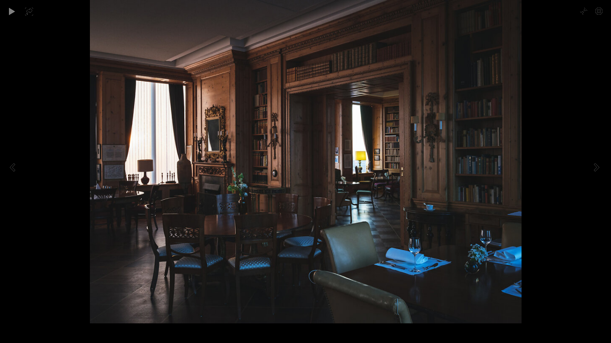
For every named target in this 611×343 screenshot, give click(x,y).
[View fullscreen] (580, 11)
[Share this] (35, 11)
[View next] (597, 171)
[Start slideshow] (12, 11)
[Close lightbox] (600, 11)
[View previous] (13, 171)
